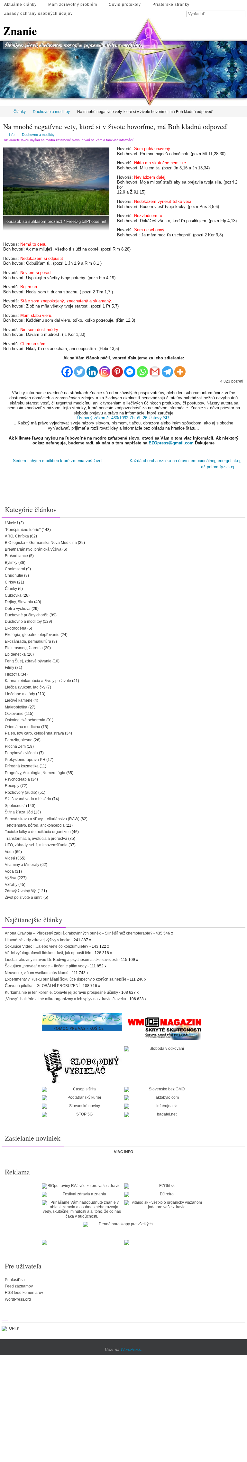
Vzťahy (11, 882)
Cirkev (10, 580)
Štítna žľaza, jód (19, 810)
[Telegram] (167, 369)
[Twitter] (79, 369)
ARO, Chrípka (17, 534)
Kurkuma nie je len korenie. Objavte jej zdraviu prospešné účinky (61, 990)
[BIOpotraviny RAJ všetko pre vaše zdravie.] (82, 1183)
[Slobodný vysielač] (82, 1063)
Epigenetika (15, 652)
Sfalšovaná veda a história (28, 797)
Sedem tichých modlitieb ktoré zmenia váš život (57, 460)
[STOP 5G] (82, 1112)
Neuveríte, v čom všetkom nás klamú (37, 970)
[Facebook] (67, 369)
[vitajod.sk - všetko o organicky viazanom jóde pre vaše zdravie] (164, 1202)
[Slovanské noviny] (82, 1104)
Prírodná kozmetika (22, 764)
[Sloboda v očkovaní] (164, 1046)
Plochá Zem (15, 744)
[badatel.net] (164, 1112)
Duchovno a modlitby (51, 111)
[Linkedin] (92, 369)
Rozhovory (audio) (21, 790)
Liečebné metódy (20, 692)
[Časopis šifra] (82, 1087)
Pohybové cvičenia (21, 751)
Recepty (12, 784)
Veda (9, 849)
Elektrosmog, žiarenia (24, 646)
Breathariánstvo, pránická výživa (33, 547)
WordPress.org (18, 1297)
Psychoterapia (17, 777)
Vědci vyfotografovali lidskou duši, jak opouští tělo (48, 951)
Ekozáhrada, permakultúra (28, 639)
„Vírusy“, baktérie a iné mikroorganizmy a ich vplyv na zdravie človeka (65, 997)
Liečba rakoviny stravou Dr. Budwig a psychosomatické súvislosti (61, 957)
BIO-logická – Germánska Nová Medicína (41, 540)
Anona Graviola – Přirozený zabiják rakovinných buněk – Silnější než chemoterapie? (78, 931)
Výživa (10, 876)
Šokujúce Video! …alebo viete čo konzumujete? (46, 944)
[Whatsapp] (142, 369)
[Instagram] (104, 369)
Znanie (20, 31)
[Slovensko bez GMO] (164, 1087)
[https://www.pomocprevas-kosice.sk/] (82, 1020)
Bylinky (11, 560)
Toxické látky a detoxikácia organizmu (38, 830)
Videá (10, 856)
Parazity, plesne (18, 738)
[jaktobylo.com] (164, 1095)
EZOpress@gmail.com (171, 443)
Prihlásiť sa (15, 1277)
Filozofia (12, 672)
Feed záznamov (19, 1284)
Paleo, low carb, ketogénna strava (34, 731)
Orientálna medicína (22, 725)
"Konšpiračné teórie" (23, 527)
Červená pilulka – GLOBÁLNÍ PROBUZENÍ (42, 984)
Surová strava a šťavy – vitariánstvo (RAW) (42, 816)
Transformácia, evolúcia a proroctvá (36, 836)
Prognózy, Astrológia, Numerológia (35, 770)
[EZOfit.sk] (164, 1183)
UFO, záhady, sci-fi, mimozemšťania (36, 843)
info (11, 135)
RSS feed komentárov (24, 1290)
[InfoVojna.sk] (164, 1104)
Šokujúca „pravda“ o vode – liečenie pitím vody (46, 964)
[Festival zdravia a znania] (82, 1192)
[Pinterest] (117, 369)
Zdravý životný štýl (21, 889)
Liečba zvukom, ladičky (25, 685)
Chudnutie (14, 573)
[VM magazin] (164, 1026)
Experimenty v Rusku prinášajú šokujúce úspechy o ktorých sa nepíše (65, 977)
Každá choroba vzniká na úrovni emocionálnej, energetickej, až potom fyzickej (186, 463)
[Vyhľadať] (242, 14)
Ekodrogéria (15, 626)
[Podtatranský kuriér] (82, 1095)
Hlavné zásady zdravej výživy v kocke (37, 937)
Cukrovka (13, 593)
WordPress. (131, 1347)
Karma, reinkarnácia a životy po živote (38, 679)
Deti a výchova (18, 606)
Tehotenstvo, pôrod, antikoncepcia (35, 823)
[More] (180, 369)
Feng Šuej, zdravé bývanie (28, 659)
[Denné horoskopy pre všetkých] (123, 1222)
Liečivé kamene (18, 698)
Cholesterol (15, 567)
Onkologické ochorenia (25, 718)
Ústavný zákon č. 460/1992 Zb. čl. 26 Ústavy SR (123, 417)
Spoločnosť (15, 803)
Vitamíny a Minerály (22, 862)
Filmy (9, 665)
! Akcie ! (11, 521)
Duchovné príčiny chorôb (27, 613)
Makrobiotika (16, 705)
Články (20, 111)
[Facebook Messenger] (129, 369)
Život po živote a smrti (23, 895)
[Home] (4, 111)
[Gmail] (154, 369)
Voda (9, 869)
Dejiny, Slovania (19, 600)
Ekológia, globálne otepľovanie (32, 633)
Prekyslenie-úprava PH (25, 757)
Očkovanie (14, 711)
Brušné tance (16, 554)
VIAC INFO (123, 1150)
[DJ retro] (164, 1192)
